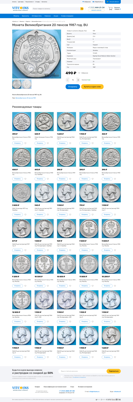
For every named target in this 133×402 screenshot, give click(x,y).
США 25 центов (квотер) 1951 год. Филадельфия (65, 209)
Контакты (44, 1)
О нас (72, 387)
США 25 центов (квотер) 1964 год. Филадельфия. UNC (66, 316)
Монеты (16, 16)
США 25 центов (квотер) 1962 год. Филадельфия (43, 352)
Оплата (14, 1)
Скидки (37, 387)
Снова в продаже (67, 16)
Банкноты (25, 16)
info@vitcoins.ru (98, 1)
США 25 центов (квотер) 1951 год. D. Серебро (43, 209)
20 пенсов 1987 (31, 98)
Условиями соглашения (79, 377)
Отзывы (37, 1)
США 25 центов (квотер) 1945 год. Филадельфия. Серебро (88, 209)
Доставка (21, 1)
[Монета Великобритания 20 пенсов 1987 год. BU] (36, 54)
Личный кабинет (114, 1)
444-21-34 (96, 7)
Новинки (48, 16)
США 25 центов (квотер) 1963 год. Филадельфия (88, 352)
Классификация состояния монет (55, 387)
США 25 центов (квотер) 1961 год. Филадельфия (110, 316)
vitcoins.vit (117, 391)
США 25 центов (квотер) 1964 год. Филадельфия (88, 138)
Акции (56, 16)
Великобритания (21, 98)
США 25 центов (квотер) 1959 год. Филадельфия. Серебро (43, 245)
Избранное (87, 1)
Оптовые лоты (37, 16)
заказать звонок (96, 10)
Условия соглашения (85, 387)
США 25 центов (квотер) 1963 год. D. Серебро (65, 245)
